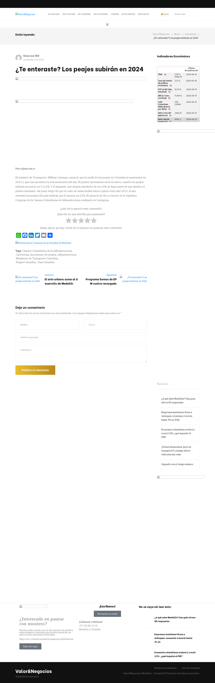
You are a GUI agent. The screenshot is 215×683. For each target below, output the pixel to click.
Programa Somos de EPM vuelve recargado (101, 281)
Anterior (49, 275)
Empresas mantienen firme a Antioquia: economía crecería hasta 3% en (173, 637)
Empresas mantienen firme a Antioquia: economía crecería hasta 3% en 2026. (176, 416)
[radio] (68, 221)
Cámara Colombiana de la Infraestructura (47, 250)
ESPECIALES (143, 14)
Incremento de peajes (43, 254)
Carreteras (22, 254)
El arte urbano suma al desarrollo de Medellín (61, 281)
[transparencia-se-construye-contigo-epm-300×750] (180, 534)
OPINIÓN (115, 14)
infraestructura (67, 254)
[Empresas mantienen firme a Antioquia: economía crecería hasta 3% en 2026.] (145, 636)
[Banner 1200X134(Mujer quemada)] (109, 87)
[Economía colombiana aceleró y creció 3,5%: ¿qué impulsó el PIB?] (145, 654)
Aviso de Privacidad (191, 668)
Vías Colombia (45, 262)
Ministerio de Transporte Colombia (37, 258)
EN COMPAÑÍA (84, 14)
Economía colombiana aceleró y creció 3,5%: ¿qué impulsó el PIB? (178, 433)
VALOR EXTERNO (100, 14)
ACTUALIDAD (54, 14)
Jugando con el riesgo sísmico (177, 464)
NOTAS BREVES (128, 14)
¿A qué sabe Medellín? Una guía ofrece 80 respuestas (178, 400)
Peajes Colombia (26, 262)
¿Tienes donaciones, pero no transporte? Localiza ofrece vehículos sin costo (176, 451)
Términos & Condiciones (165, 668)
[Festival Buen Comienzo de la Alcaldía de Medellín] (43, 243)
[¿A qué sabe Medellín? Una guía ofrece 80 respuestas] (145, 619)
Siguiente (112, 275)
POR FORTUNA (68, 14)
